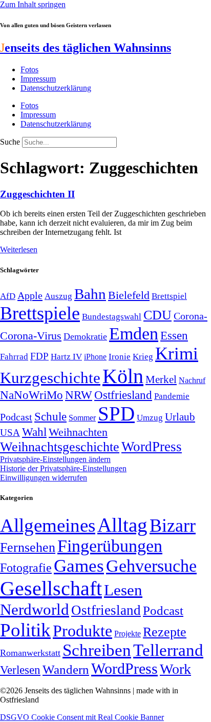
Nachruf (192, 380)
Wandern (66, 669)
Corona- (190, 316)
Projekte (127, 633)
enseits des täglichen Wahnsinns (85, 47)
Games (79, 566)
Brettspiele (40, 313)
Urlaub (180, 417)
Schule (50, 416)
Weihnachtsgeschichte (59, 446)
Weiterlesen (18, 249)
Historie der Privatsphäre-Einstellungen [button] (63, 468)
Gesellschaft (51, 588)
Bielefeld (129, 295)
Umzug (150, 418)
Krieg (143, 356)
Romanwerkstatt (30, 653)
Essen (174, 335)
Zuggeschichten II (37, 194)
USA (10, 432)
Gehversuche (151, 565)
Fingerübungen (109, 545)
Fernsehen (27, 547)
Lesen (123, 590)
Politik (25, 629)
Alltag (122, 525)
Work (175, 669)
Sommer (82, 418)
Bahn (90, 294)
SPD (116, 414)
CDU (157, 315)
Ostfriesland (123, 395)
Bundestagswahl (111, 317)
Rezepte (164, 632)
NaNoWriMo (31, 395)
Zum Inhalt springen (33, 4)
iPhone (95, 357)
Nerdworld (34, 609)
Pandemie (171, 396)
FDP (39, 356)
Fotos (29, 69)
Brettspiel (169, 296)
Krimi (176, 354)
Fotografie (26, 567)
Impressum (38, 78)
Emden (133, 333)
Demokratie (85, 336)
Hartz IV (66, 356)
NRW (78, 395)
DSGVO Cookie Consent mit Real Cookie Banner (82, 717)
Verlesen (20, 669)
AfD (7, 296)
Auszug (58, 296)
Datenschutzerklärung (55, 88)
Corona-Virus (30, 335)
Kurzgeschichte (50, 378)
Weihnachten (78, 432)
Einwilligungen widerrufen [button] (43, 477)
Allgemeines (47, 525)
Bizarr (173, 525)
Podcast (16, 417)
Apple (30, 295)
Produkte (82, 630)
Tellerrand (168, 650)
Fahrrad (14, 357)
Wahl (34, 431)
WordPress (151, 446)
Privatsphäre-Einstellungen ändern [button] (55, 459)
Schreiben (96, 650)
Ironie (120, 357)
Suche (10, 141)
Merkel (161, 379)
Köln (122, 376)
